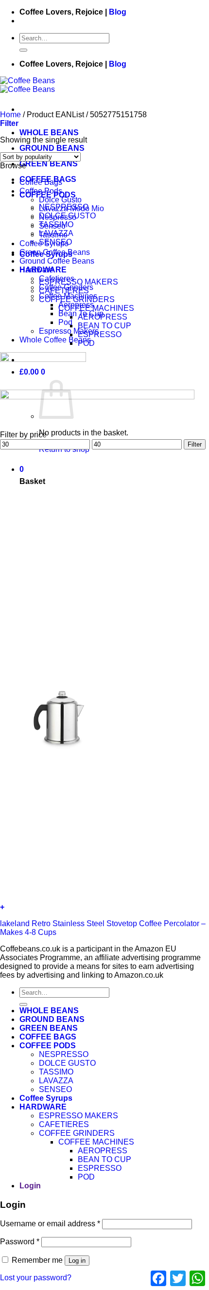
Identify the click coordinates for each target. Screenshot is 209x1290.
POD (86, 1177)
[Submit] (23, 50)
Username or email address (50, 1223)
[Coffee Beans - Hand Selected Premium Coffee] (27, 84)
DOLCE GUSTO (67, 1063)
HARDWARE (43, 1107)
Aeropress (76, 305)
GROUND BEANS (52, 148)
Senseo (52, 226)
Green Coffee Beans (54, 252)
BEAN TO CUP (104, 326)
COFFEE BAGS (47, 1037)
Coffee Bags (40, 182)
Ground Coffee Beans (56, 261)
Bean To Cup (81, 313)
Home (10, 114)
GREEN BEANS (48, 164)
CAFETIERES (64, 1124)
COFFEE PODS (47, 1045)
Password (19, 1241)
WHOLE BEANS (49, 132)
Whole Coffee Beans (55, 340)
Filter (195, 444)
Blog (117, 12)
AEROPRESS (102, 1151)
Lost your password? (35, 1277)
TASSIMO (56, 1072)
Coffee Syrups (44, 243)
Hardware (36, 270)
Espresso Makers (69, 331)
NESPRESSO (63, 1054)
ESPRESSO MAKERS (78, 282)
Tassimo (53, 235)
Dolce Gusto (60, 200)
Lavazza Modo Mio (71, 208)
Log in (77, 1260)
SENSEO (55, 1089)
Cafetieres (56, 278)
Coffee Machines (68, 296)
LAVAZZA (56, 1080)
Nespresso (57, 217)
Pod (65, 322)
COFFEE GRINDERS (77, 1133)
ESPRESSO (100, 334)
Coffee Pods (40, 191)
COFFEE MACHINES (96, 308)
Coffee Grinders (66, 287)
